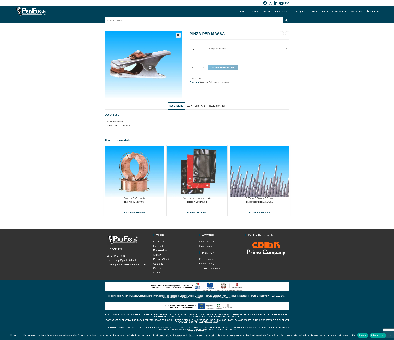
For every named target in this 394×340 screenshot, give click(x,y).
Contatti (324, 11)
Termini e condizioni (210, 268)
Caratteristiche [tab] (196, 106)
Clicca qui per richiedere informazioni (127, 264)
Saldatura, (204, 82)
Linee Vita (158, 246)
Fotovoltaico (160, 250)
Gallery (313, 11)
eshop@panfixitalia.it (124, 260)
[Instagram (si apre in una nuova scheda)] (270, 3)
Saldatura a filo (139, 198)
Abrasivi (157, 255)
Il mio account (339, 11)
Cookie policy (206, 263)
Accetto (363, 335)
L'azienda (158, 241)
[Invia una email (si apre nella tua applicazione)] (287, 3)
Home (242, 11)
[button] (178, 35)
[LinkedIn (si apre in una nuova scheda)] (275, 3)
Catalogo (298, 11)
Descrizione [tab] (176, 106)
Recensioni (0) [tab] (217, 106)
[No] (390, 335)
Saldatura (128, 198)
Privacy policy (207, 259)
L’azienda (253, 11)
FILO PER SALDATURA (134, 202)
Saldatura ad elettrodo (219, 82)
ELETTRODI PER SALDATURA (259, 202)
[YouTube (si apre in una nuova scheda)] (281, 3)
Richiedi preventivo (223, 67)
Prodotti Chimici (162, 259)
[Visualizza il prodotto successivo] (287, 33)
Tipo (193, 49)
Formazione (281, 11)
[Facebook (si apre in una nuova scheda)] (265, 3)
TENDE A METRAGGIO (197, 202)
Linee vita (266, 11)
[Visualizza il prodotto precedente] (282, 33)
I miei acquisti (356, 11)
